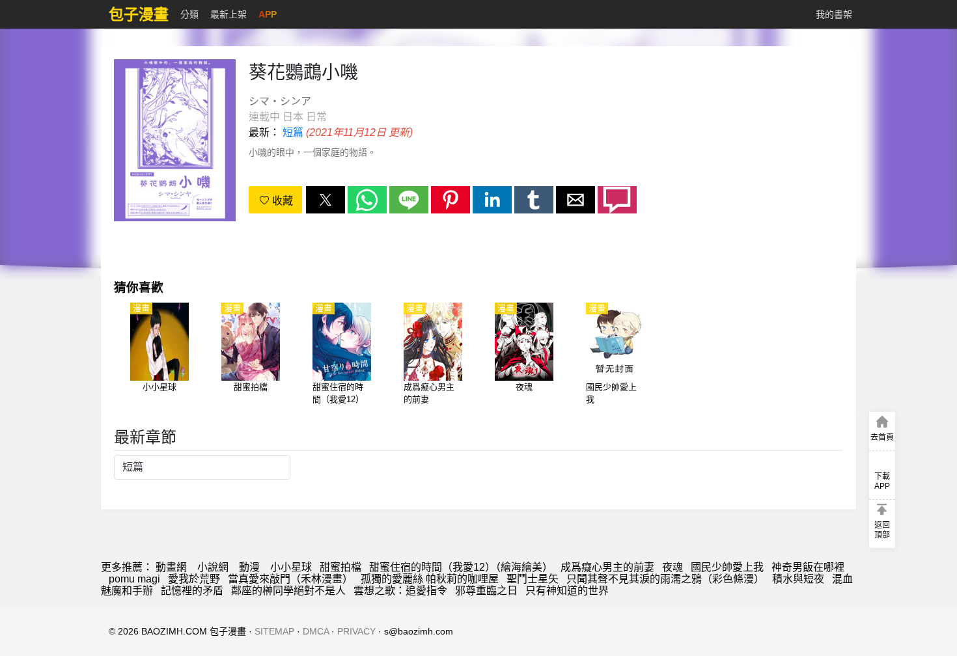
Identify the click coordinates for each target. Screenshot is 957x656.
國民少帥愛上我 (727, 567)
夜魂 (672, 567)
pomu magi (134, 578)
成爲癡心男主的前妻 (607, 567)
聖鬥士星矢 (532, 578)
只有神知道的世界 (567, 590)
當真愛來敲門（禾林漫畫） (290, 578)
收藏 (281, 200)
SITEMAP (274, 631)
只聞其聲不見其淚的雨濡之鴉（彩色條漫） (665, 578)
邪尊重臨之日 (486, 590)
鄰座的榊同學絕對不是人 (288, 590)
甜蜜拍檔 (340, 567)
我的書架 (834, 14)
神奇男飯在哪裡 (807, 567)
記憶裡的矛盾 (192, 590)
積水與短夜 (798, 578)
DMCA (316, 631)
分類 (189, 14)
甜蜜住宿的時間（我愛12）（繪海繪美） (461, 567)
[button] (325, 199)
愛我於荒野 (194, 578)
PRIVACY (356, 631)
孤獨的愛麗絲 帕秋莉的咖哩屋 (430, 578)
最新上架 (228, 14)
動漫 (249, 567)
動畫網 (171, 567)
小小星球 (291, 567)
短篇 (293, 132)
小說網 (213, 567)
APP (267, 14)
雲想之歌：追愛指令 (400, 590)
